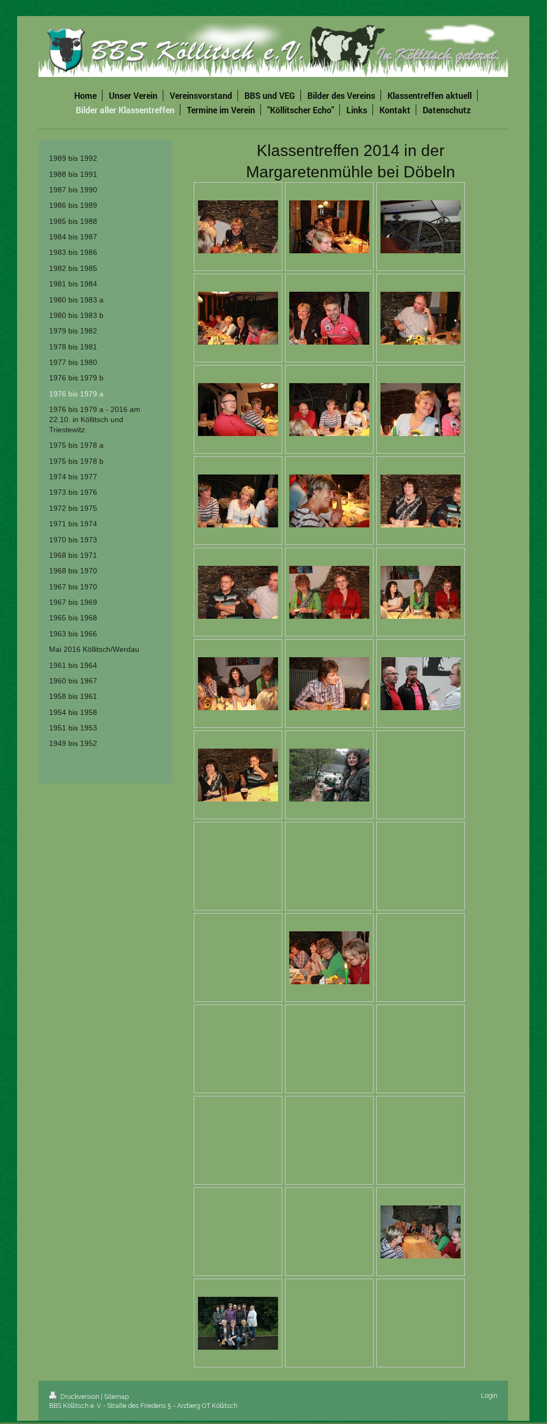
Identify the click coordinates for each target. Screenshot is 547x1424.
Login (489, 1395)
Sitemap (116, 1396)
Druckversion (80, 1396)
